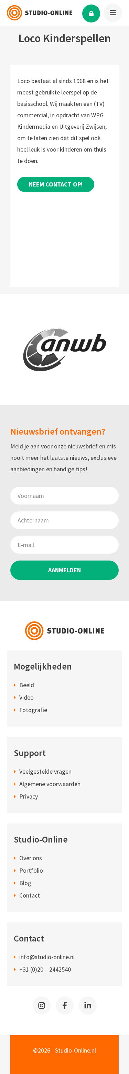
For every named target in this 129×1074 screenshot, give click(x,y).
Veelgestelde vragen (45, 771)
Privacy (28, 796)
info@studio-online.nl (47, 957)
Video (26, 697)
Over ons (30, 858)
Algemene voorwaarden (49, 784)
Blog (25, 883)
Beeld (26, 685)
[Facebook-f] (65, 1005)
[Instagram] (42, 1005)
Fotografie (33, 710)
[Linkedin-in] (88, 1005)
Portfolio (31, 870)
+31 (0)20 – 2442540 (45, 969)
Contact (29, 895)
